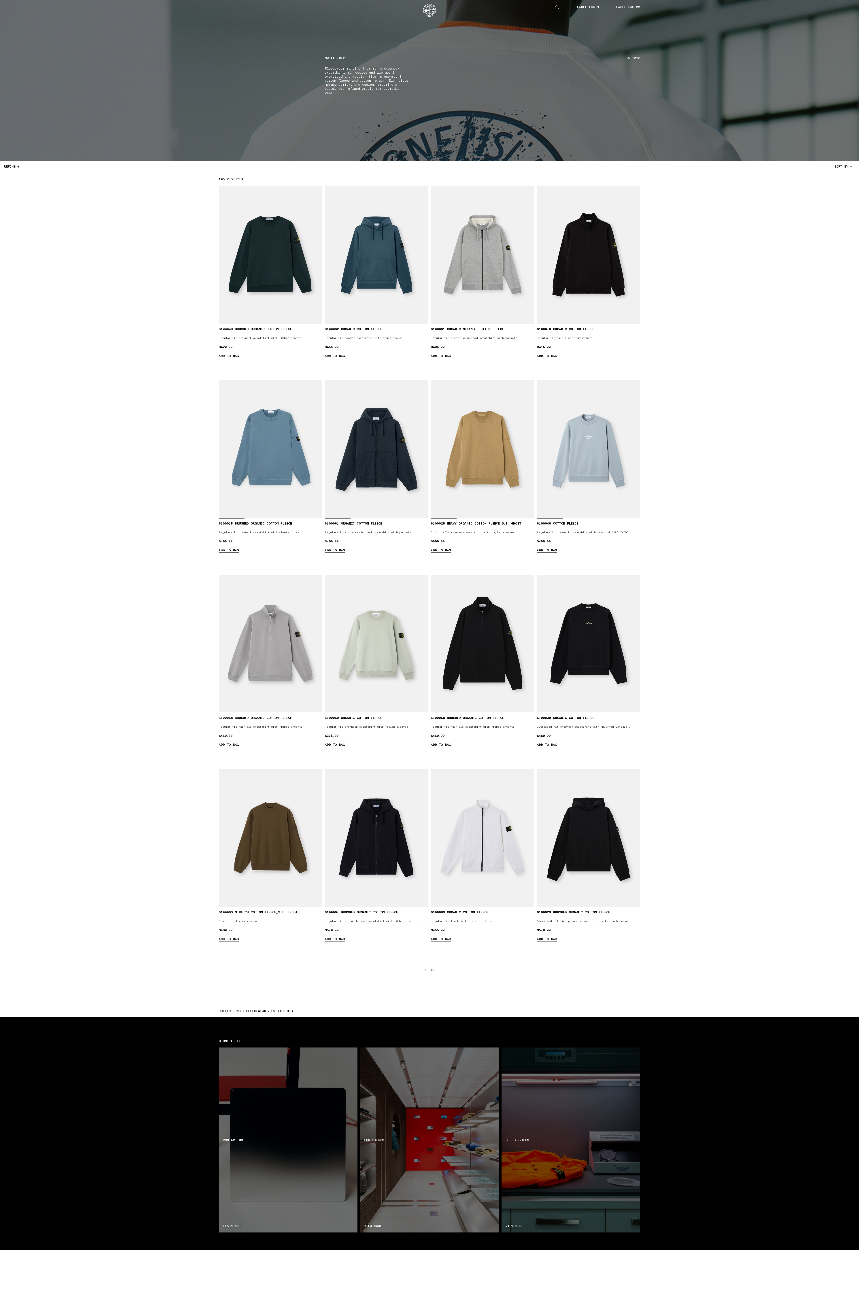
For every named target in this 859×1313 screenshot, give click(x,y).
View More (514, 1226)
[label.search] (557, 7)
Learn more (232, 1226)
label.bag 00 (628, 7)
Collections (230, 1011)
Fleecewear (256, 1011)
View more (373, 1226)
